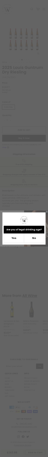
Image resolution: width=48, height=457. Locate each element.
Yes (14, 238)
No (34, 238)
